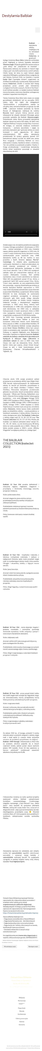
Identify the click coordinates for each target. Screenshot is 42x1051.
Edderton (9, 940)
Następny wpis (33, 946)
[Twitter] (25, 1039)
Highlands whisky (28, 940)
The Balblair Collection (7, 942)
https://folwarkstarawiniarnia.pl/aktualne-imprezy (20, 913)
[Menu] (37, 30)
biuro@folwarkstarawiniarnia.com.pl (21, 986)
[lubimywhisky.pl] (21, 14)
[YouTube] (36, 1039)
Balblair (4, 940)
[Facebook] (19, 1039)
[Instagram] (31, 1039)
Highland (21, 940)
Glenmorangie (15, 940)
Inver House (35, 940)
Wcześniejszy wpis (10, 946)
